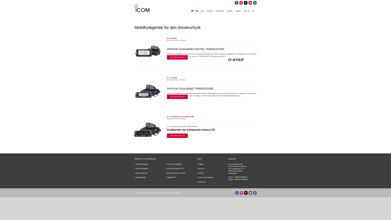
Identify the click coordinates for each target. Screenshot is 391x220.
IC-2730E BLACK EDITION (180, 116)
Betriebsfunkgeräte (142, 168)
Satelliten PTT (171, 177)
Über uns (201, 168)
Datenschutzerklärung (205, 177)
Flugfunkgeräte (141, 177)
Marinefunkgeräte (141, 173)
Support (200, 164)
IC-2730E (172, 78)
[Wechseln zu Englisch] (197, 11)
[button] (253, 11)
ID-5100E (172, 38)
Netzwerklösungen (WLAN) (176, 173)
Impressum (202, 182)
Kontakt (200, 173)
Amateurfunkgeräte (142, 164)
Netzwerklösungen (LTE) (175, 168)
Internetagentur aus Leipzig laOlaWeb (169, 193)
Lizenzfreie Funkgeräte (174, 164)
